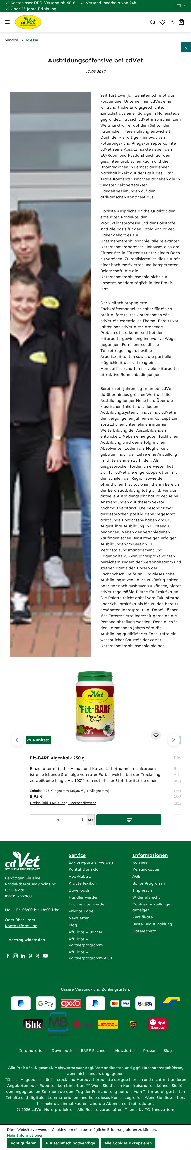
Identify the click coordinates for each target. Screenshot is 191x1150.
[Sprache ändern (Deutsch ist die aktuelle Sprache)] (181, 5)
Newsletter (79, 918)
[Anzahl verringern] (34, 820)
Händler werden (83, 897)
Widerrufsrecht (146, 897)
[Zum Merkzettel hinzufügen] (156, 735)
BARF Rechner (94, 1050)
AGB (136, 876)
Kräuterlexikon (83, 883)
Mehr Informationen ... (27, 1135)
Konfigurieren (23, 1143)
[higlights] (186, 47)
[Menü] (7, 22)
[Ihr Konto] (172, 22)
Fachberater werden (88, 904)
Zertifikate (142, 917)
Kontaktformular (21, 925)
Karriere (140, 862)
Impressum (142, 890)
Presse (149, 1050)
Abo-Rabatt (80, 876)
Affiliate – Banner (85, 932)
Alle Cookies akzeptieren (128, 1143)
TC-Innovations (160, 1109)
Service (77, 855)
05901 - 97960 (18, 896)
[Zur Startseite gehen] (78, 22)
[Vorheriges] (17, 740)
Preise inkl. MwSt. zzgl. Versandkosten (63, 803)
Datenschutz (144, 931)
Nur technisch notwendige (70, 1143)
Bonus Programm (148, 883)
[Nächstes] (173, 740)
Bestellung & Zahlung (152, 924)
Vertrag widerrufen (27, 939)
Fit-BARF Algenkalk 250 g (57, 758)
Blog (73, 925)
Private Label (81, 911)
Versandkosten (146, 869)
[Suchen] (153, 22)
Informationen (150, 855)
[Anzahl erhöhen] (83, 820)
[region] (95, 748)
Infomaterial (31, 1050)
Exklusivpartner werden (91, 862)
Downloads (79, 890)
